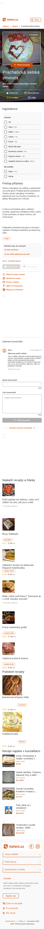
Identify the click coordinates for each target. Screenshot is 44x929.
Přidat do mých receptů (13, 274)
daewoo (21, 813)
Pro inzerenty (12, 908)
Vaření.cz (6, 26)
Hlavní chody (9, 571)
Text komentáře (9, 392)
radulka (21, 780)
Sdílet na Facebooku (14, 286)
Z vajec (6, 238)
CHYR (20, 797)
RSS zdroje (10, 913)
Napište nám (11, 896)
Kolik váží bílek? (12, 250)
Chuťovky (22, 705)
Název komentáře (9, 380)
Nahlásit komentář (14, 369)
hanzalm (21, 833)
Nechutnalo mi (32, 267)
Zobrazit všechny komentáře (20, 428)
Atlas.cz (22, 921)
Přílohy (22, 742)
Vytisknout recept (13, 278)
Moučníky (7, 540)
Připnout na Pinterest (14, 290)
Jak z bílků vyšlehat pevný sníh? (18, 254)
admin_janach (15, 261)
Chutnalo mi (12, 267)
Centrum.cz (10, 921)
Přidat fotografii (23, 65)
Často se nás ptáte (14, 903)
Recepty (15, 26)
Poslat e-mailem (12, 282)
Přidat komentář (23, 420)
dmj (19, 764)
